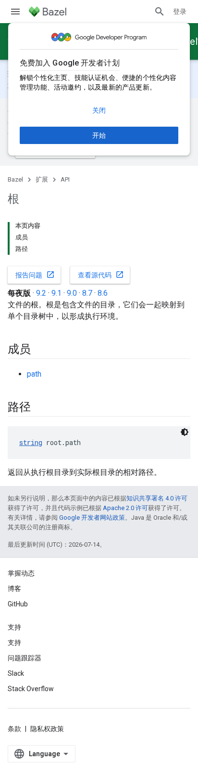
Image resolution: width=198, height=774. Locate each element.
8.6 (103, 293)
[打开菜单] (15, 11)
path (34, 374)
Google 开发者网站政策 (92, 517)
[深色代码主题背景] (184, 432)
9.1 (56, 293)
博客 (14, 588)
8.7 (87, 293)
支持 (14, 642)
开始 (99, 135)
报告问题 (35, 274)
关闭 (99, 110)
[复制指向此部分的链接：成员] (40, 350)
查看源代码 (101, 274)
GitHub (18, 604)
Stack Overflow (31, 689)
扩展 (42, 179)
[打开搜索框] (159, 11)
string (30, 442)
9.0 (72, 293)
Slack (16, 673)
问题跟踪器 (24, 658)
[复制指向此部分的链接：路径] (40, 408)
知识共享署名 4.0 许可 (156, 498)
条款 (14, 729)
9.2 (41, 293)
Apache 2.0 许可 (125, 508)
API (65, 179)
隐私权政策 (47, 729)
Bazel (15, 179)
